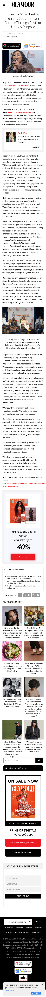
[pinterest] (29, 595)
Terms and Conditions (22, 932)
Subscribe (23, 557)
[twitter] (25, 595)
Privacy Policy (36, 932)
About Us (38, 927)
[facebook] (20, 595)
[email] (38, 595)
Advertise (29, 927)
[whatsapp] (34, 595)
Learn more (9, 990)
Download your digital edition (23, 842)
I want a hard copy (23, 852)
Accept (36, 993)
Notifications (9, 927)
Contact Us (8, 932)
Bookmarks (19, 927)
